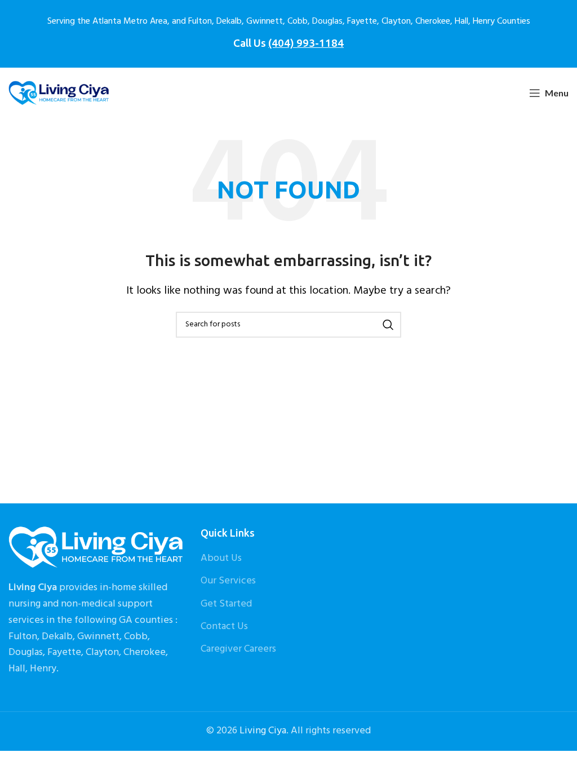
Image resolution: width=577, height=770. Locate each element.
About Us (221, 558)
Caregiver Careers (238, 649)
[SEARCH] (388, 325)
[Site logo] (58, 93)
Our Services (228, 581)
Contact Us (224, 626)
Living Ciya (262, 731)
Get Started (226, 604)
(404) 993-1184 (306, 43)
